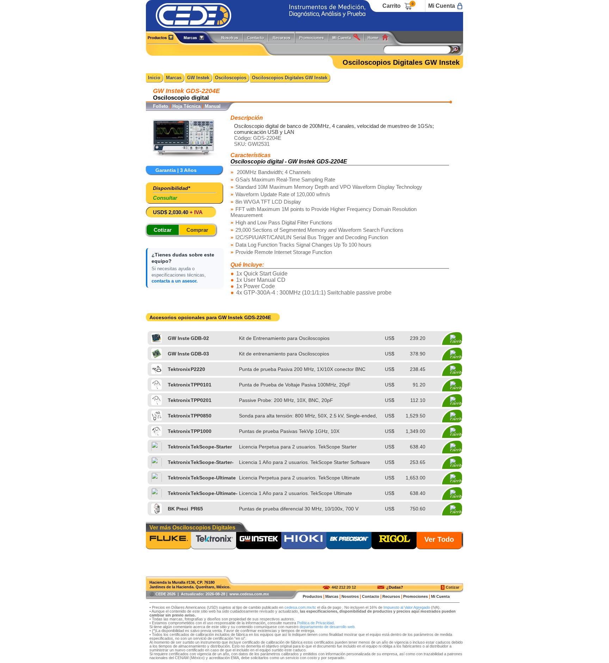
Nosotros (230, 37)
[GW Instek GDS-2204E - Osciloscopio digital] (183, 160)
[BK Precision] (348, 541)
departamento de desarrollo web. (328, 627)
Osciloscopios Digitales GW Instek (289, 77)
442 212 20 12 (344, 587)
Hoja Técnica (186, 106)
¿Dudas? (394, 587)
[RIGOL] (394, 541)
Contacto (370, 596)
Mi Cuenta (441, 6)
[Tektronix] (213, 541)
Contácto (256, 37)
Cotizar (452, 587)
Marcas (174, 77)
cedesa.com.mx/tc (300, 607)
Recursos (284, 37)
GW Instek (198, 77)
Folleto (160, 106)
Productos (163, 37)
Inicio (154, 77)
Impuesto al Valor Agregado (406, 607)
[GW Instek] (258, 541)
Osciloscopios (230, 77)
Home (380, 37)
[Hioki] (303, 541)
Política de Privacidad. (316, 623)
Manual (213, 106)
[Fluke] (168, 541)
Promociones (314, 37)
